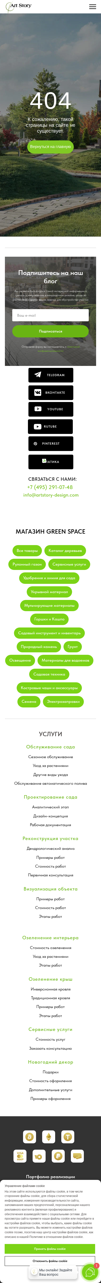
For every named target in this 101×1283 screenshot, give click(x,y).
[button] (48, 1137)
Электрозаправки (63, 701)
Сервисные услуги (69, 564)
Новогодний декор (50, 1062)
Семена (29, 701)
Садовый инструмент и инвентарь (49, 632)
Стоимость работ (50, 866)
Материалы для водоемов (65, 660)
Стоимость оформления (50, 1080)
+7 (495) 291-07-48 (50, 487)
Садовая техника (49, 674)
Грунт (73, 646)
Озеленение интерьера (50, 937)
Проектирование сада (50, 797)
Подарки (51, 1071)
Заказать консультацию (50, 1048)
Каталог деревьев (65, 550)
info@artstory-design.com (51, 495)
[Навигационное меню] (92, 6)
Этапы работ (50, 916)
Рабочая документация (50, 824)
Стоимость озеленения (50, 947)
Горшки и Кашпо (49, 619)
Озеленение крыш (51, 979)
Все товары (27, 550)
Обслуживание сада (50, 747)
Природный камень (39, 646)
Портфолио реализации (50, 1176)
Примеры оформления (50, 1098)
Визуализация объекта (51, 889)
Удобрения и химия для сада (49, 577)
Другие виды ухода (50, 774)
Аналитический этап (50, 806)
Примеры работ (50, 857)
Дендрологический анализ (51, 848)
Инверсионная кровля (51, 989)
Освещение (20, 660)
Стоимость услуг (50, 1039)
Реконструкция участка (50, 838)
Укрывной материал (49, 591)
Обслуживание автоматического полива (50, 783)
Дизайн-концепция (50, 815)
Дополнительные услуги (50, 1089)
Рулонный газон (27, 564)
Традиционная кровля (50, 997)
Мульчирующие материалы (49, 605)
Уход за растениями (50, 765)
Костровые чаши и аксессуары (49, 687)
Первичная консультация (50, 874)
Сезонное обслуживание (50, 756)
